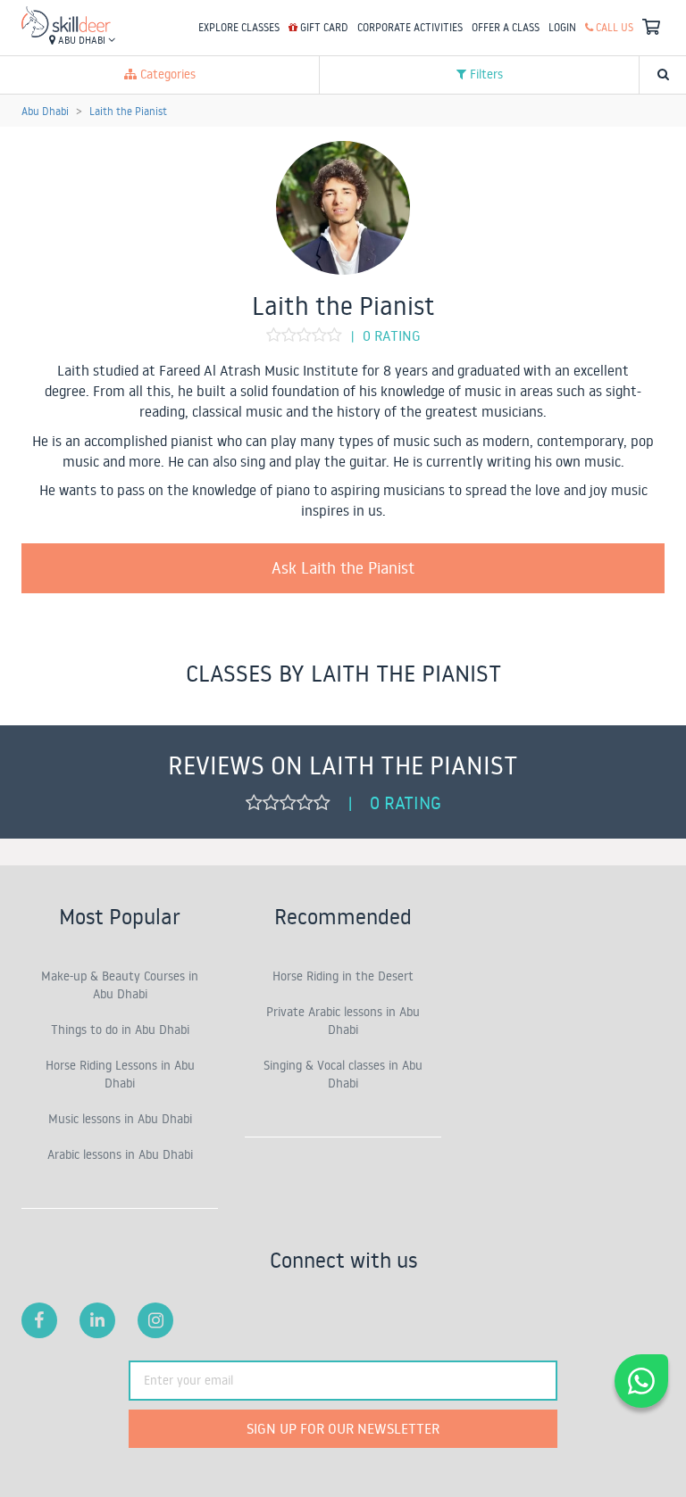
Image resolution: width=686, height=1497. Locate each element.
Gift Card (322, 27)
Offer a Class (506, 27)
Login (562, 27)
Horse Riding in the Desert (343, 976)
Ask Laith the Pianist (343, 567)
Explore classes (239, 27)
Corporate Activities (410, 27)
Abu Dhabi (81, 40)
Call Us (613, 27)
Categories (166, 74)
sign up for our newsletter (343, 1428)
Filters (484, 74)
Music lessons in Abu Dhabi (120, 1119)
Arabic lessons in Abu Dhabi (120, 1154)
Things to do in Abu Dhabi (120, 1029)
